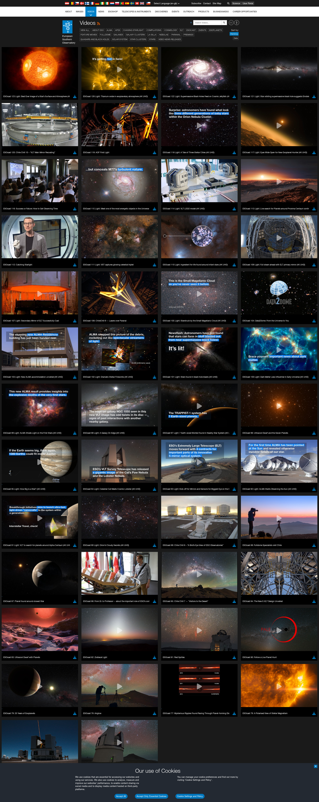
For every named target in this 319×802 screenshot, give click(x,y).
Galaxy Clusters (135, 34)
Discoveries (161, 11)
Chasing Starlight (133, 30)
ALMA (109, 30)
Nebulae (163, 34)
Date (236, 38)
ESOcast (191, 30)
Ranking (234, 34)
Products (203, 11)
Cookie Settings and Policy (190, 796)
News (101, 11)
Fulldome (105, 34)
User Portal (248, 3)
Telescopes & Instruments (136, 11)
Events (175, 11)
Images (79, 11)
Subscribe (196, 3)
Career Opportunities (245, 11)
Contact (207, 3)
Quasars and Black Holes (95, 39)
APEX (117, 30)
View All (85, 30)
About (68, 11)
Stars (152, 39)
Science (236, 3)
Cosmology (170, 30)
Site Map (217, 3)
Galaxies (118, 34)
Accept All (121, 796)
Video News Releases (170, 39)
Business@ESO (221, 11)
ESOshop (113, 11)
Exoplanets (215, 30)
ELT (181, 30)
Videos (90, 11)
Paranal (176, 34)
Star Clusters (138, 39)
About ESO (98, 30)
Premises (188, 34)
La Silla (152, 34)
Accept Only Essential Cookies (151, 796)
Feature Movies (89, 34)
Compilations (154, 30)
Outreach (188, 11)
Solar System (119, 39)
